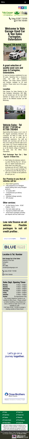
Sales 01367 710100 (19, 18)
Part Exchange (21, 420)
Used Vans (6, 414)
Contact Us (20, 422)
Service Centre (7, 420)
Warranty (20, 417)
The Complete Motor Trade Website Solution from (14, 433)
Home (5, 412)
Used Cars (20, 412)
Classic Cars (21, 414)
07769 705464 (21, 20)
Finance (6, 417)
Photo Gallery (7, 422)
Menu (3, 2)
